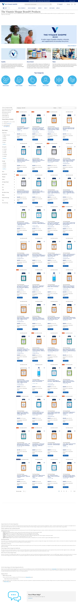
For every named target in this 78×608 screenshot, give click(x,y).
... (68, 491)
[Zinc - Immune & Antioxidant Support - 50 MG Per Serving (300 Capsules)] (54, 467)
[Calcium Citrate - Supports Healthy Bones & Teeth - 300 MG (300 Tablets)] (39, 467)
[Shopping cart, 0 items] (75, 4)
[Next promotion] (67, 1)
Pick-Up (18, 137)
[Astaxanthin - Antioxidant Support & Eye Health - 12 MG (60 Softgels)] (54, 435)
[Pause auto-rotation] (65, 1)
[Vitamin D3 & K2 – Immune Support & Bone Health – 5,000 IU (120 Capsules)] (23, 119)
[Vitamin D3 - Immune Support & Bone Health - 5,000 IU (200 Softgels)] (39, 214)
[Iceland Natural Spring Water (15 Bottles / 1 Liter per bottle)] (39, 372)
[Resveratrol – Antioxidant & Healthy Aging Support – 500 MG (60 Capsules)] (23, 467)
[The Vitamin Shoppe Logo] (9, 4)
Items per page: (18, 491)
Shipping (18, 136)
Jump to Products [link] (72, 45)
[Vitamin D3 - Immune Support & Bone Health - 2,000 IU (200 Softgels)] (54, 372)
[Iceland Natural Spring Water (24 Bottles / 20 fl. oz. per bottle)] (54, 277)
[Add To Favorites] (29, 115)
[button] (9, 126)
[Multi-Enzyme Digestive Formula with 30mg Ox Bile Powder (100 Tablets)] (69, 119)
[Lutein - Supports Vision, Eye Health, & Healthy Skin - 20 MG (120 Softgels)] (69, 435)
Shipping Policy (28, 577)
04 (66, 491)
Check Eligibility (6, 126)
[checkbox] (2, 121)
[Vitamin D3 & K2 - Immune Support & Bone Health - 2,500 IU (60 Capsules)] (69, 403)
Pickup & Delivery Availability (7, 119)
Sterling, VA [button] (9, 123)
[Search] (51, 4)
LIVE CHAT (30, 598)
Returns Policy (6, 581)
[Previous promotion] (14, 1)
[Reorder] (72, 4)
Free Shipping (49, 136)
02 (61, 491)
